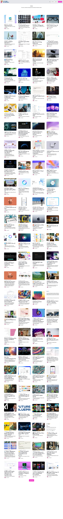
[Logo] (5, 1)
